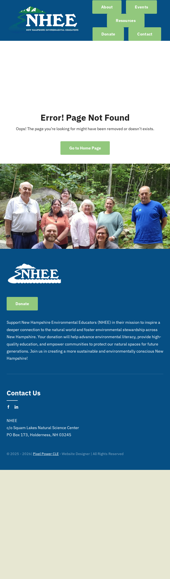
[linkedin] (16, 407)
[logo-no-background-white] (44, 6)
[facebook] (8, 407)
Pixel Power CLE (46, 453)
